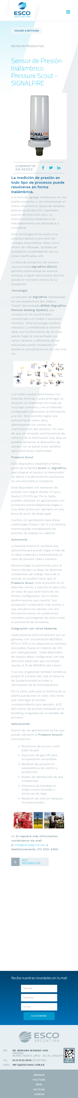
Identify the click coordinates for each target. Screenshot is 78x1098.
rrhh (39, 1084)
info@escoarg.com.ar (29, 845)
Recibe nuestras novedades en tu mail (39, 978)
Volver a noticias (26, 30)
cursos (39, 1094)
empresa (39, 1075)
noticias (39, 1089)
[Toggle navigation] (68, 12)
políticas (39, 1080)
